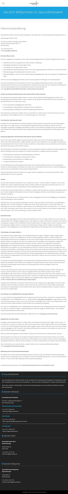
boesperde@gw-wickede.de (13, 482)
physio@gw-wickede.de (11, 50)
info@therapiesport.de (12, 431)
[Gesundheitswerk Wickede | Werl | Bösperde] (34, 3)
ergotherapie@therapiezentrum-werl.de (16, 421)
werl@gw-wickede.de (11, 454)
